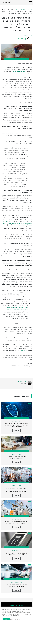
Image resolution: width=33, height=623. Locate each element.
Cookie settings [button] (15, 619)
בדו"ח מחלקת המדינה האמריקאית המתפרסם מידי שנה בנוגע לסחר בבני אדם (17, 223)
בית (31, 9)
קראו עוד (16, 430)
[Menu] (30, 2)
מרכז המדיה (24, 9)
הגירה (17, 9)
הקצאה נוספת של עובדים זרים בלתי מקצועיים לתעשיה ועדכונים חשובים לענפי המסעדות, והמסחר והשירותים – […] (16, 490)
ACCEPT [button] (6, 619)
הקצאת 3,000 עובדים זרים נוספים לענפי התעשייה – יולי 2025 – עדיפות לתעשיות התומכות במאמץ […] (16, 425)
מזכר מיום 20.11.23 (19, 71)
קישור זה (24, 350)
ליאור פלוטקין (22, 381)
